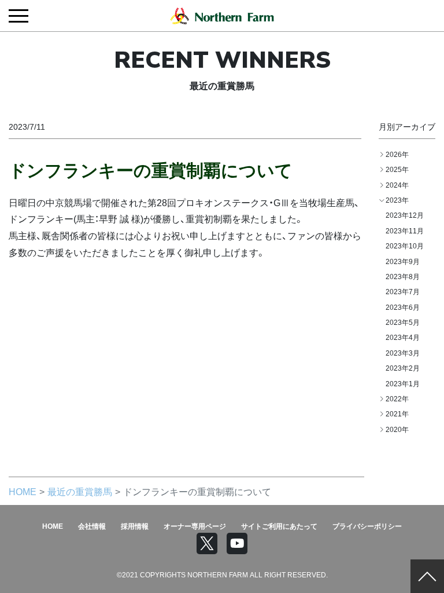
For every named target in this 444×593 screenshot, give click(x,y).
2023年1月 (403, 383)
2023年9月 (403, 261)
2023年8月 (403, 276)
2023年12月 (405, 215)
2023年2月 (403, 368)
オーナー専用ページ (195, 526)
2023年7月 (403, 291)
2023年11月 (405, 230)
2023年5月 (403, 322)
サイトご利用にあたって (279, 526)
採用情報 (135, 526)
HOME (22, 491)
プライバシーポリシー (367, 526)
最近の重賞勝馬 (79, 491)
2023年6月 (403, 307)
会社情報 (92, 526)
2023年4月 (403, 337)
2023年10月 (405, 245)
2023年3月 (403, 352)
